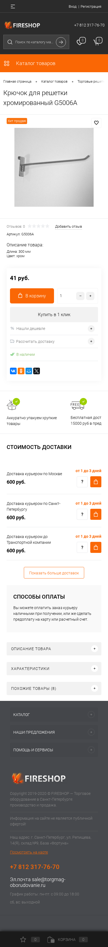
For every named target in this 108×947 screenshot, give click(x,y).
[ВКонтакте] (13, 371)
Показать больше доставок (54, 573)
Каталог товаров (35, 63)
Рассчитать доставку (35, 341)
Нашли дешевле (30, 328)
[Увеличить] (54, 167)
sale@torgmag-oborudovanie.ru (37, 882)
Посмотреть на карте (29, 852)
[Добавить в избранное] (96, 123)
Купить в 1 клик (54, 314)
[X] (36, 371)
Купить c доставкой (95, 481)
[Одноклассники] (21, 371)
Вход (72, 6)
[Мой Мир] (28, 371)
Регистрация (91, 6)
